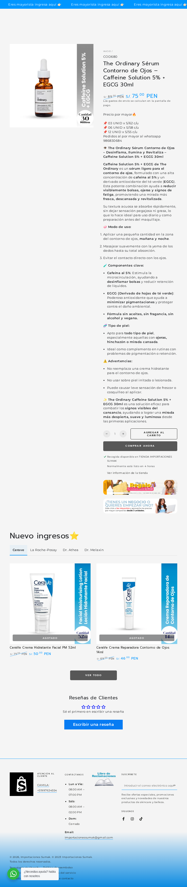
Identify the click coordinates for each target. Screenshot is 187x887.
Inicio (107, 51)
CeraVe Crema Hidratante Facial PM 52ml (43, 647)
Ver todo (93, 675)
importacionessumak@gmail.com (89, 837)
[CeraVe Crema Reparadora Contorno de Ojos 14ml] (136, 603)
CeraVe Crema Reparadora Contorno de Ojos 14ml (132, 649)
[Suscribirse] (175, 785)
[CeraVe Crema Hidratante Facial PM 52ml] (50, 603)
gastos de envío (119, 101)
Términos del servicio (61, 872)
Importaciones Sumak (35, 857)
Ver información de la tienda (127, 473)
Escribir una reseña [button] (93, 724)
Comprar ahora (140, 446)
